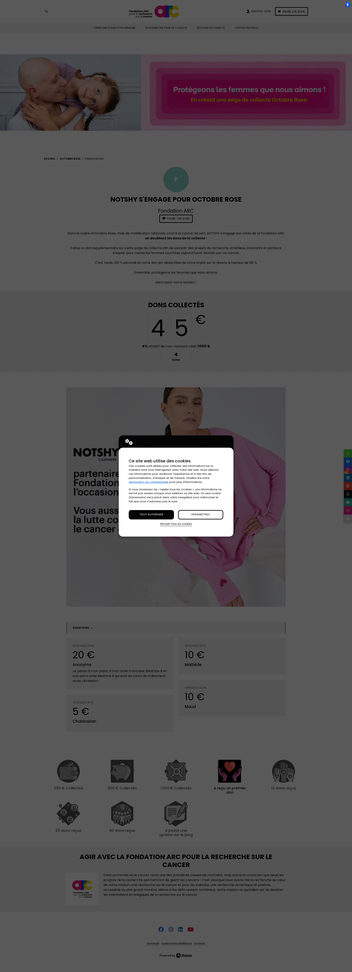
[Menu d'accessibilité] (347, 4)
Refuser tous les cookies (176, 524)
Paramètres (200, 514)
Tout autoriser (151, 514)
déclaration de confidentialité (148, 482)
